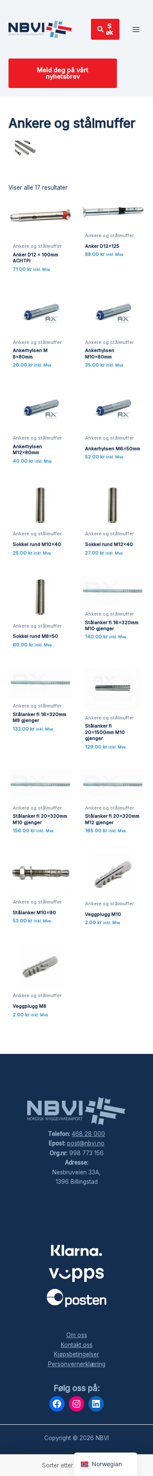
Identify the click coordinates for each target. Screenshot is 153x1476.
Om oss (76, 1335)
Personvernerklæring (76, 1364)
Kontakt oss (77, 1344)
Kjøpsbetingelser (76, 1354)
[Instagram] (76, 1403)
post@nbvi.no (86, 1143)
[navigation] (106, 1464)
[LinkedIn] (96, 1403)
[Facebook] (57, 1403)
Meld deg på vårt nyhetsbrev (62, 73)
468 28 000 (88, 1133)
